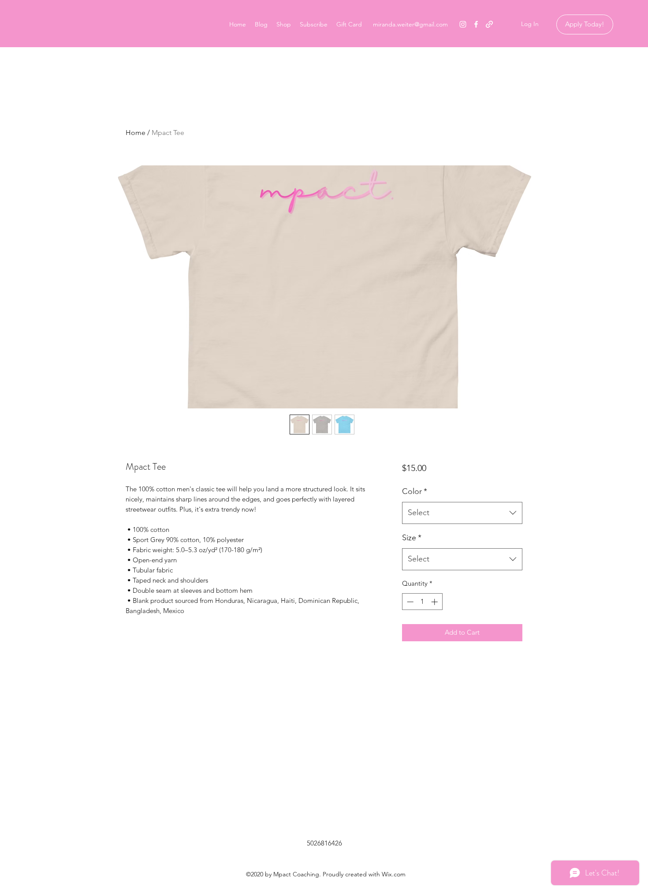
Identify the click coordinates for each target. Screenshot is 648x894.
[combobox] (462, 513)
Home (135, 132)
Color (414, 491)
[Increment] (435, 602)
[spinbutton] (422, 602)
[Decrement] (409, 602)
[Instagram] (462, 24)
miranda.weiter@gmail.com (410, 24)
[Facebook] (476, 24)
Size (411, 537)
